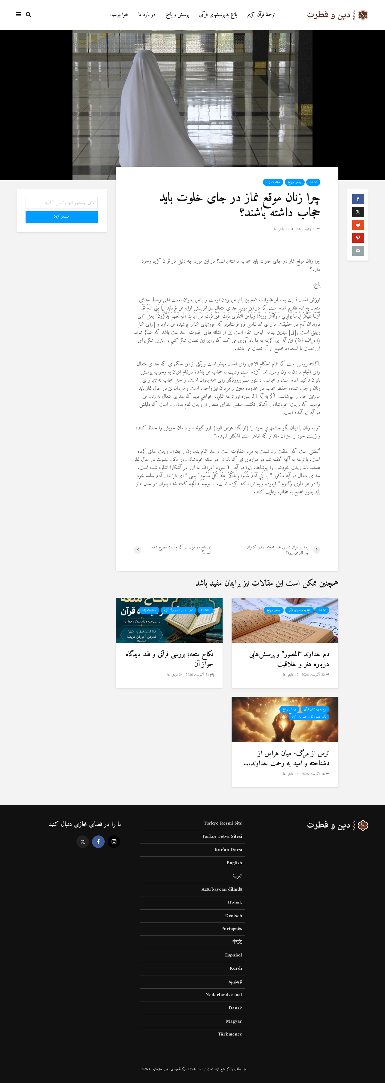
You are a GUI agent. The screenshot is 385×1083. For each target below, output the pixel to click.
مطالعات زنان (273, 182)
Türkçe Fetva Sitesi (222, 836)
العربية (237, 876)
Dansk (235, 1008)
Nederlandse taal (223, 995)
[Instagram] (114, 841)
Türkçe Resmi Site (223, 824)
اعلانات (313, 182)
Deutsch (233, 916)
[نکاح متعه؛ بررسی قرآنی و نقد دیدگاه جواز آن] (169, 620)
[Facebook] (98, 841)
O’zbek (235, 902)
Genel (205, 610)
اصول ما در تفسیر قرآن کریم (178, 610)
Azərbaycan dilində (222, 889)
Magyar (234, 1021)
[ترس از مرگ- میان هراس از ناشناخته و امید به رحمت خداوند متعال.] (285, 719)
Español (233, 955)
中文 (237, 942)
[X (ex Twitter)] (82, 841)
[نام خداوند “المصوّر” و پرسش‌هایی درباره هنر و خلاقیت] (285, 620)
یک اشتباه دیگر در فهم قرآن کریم (309, 716)
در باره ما (147, 15)
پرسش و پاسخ (177, 15)
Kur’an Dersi (228, 850)
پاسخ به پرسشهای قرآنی (218, 15)
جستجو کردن (62, 217)
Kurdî (235, 968)
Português (231, 929)
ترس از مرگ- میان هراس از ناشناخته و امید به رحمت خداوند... (286, 758)
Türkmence (230, 1034)
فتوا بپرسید (119, 15)
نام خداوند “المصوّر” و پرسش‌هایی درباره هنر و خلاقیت (289, 659)
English (234, 863)
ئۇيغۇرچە (235, 982)
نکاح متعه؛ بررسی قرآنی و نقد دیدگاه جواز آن (170, 659)
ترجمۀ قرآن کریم (261, 15)
